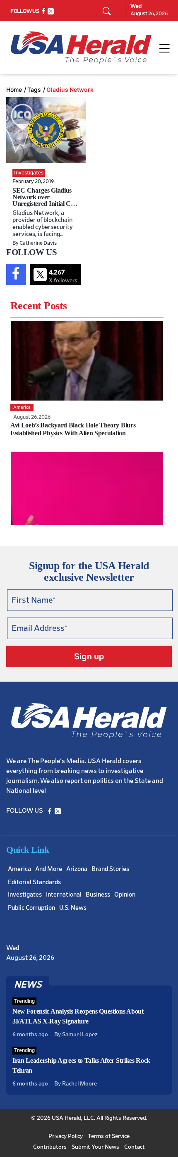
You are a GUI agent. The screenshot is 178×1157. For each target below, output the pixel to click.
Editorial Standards (34, 882)
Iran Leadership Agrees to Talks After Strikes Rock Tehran (81, 1065)
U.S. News (73, 908)
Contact (134, 1147)
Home (14, 89)
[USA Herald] (81, 47)
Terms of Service (109, 1136)
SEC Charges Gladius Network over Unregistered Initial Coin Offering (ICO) (45, 200)
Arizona (76, 869)
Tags (34, 89)
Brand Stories (110, 869)
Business (98, 895)
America (19, 869)
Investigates (25, 895)
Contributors (50, 1147)
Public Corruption (31, 908)
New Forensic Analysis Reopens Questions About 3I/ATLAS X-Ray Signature (78, 1016)
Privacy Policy (65, 1136)
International (64, 895)
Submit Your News (95, 1147)
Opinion (124, 895)
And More (48, 869)
